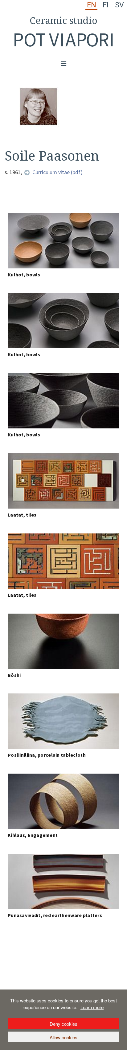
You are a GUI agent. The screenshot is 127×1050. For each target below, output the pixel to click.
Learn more (92, 1007)
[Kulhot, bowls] (63, 240)
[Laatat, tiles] (63, 481)
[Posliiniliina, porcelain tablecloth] (63, 721)
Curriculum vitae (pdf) (57, 172)
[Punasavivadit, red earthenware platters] (63, 881)
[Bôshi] (63, 641)
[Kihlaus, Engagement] (63, 801)
